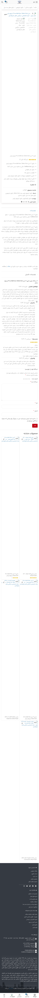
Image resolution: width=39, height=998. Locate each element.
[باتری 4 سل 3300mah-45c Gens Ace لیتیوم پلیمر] (29, 648)
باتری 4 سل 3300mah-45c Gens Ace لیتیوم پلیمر (30, 717)
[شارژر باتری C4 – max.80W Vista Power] (29, 504)
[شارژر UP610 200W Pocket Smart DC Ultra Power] (10, 648)
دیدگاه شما (34, 382)
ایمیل (35, 411)
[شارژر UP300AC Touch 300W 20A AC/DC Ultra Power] (29, 788)
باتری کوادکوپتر (27, 199)
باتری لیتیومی (19, 7)
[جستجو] (2, 2)
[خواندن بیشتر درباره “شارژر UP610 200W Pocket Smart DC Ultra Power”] (3, 582)
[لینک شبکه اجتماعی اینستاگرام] (26, 202)
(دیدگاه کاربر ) (23, 160)
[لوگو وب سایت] (19, 2)
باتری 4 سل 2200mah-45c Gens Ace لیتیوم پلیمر (11, 574)
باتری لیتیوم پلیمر (17, 199)
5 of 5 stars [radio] (23, 379)
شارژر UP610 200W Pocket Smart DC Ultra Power (11, 717)
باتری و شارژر (28, 7)
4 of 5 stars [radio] (25, 379)
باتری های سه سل (9, 7)
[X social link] (28, 202)
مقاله (9, 266)
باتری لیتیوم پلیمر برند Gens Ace (23, 193)
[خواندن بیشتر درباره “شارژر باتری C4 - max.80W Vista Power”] (22, 439)
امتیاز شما (35, 379)
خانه (35, 7)
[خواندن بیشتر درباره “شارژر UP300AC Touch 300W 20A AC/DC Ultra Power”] (22, 723)
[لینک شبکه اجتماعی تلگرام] (21, 202)
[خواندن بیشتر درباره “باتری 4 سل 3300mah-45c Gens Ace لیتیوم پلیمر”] (22, 582)
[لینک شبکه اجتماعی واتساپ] (24, 202)
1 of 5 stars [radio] (29, 379)
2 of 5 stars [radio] (28, 379)
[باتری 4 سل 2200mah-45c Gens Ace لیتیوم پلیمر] (10, 504)
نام (36, 403)
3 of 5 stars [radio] (26, 379)
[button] (34, 14)
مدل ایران (11, 988)
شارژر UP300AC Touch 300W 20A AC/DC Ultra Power (29, 858)
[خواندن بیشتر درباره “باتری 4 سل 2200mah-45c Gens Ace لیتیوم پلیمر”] (3, 439)
